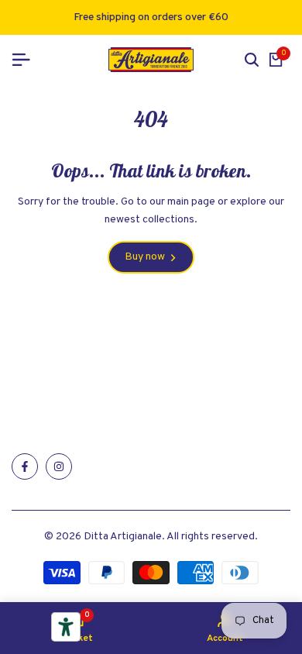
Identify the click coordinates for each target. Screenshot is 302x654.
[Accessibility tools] (66, 627)
